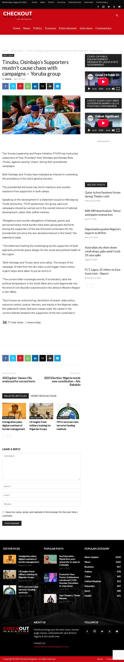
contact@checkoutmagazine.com (51, 646)
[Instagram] (103, 7)
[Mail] (108, 7)
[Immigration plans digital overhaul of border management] (14, 411)
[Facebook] (98, 7)
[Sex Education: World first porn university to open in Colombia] (50, 559)
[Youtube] (119, 7)
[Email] (42, 86)
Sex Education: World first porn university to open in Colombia (69, 560)
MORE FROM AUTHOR (43, 395)
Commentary (102, 2)
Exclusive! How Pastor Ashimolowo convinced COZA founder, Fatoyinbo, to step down (69, 580)
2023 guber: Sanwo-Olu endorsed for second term (18, 379)
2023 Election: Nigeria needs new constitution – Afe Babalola (62, 381)
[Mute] (113, 88)
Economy (61, 2)
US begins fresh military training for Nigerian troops (40, 425)
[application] (103, 81)
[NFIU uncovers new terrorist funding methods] (68, 411)
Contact (109, 659)
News (42, 2)
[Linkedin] (35, 86)
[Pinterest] (20, 86)
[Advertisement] (62, 42)
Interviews (88, 2)
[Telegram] (57, 86)
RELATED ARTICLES (15, 395)
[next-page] (9, 436)
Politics (51, 2)
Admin (8, 79)
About (100, 659)
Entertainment (74, 2)
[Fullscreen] (118, 88)
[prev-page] (4, 436)
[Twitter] (114, 7)
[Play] (89, 88)
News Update (17, 50)
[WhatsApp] (28, 86)
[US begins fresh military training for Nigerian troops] (41, 411)
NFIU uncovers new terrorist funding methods (67, 425)
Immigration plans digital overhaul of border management (13, 425)
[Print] (50, 86)
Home (34, 2)
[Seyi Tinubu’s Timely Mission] (50, 598)
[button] (117, 15)
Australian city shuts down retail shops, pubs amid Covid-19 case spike (103, 251)
